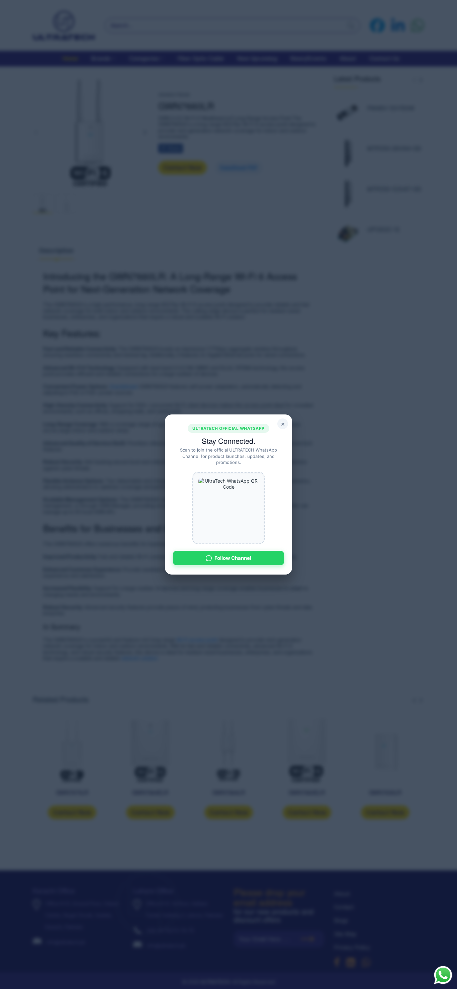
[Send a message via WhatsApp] (443, 975)
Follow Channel (232, 558)
